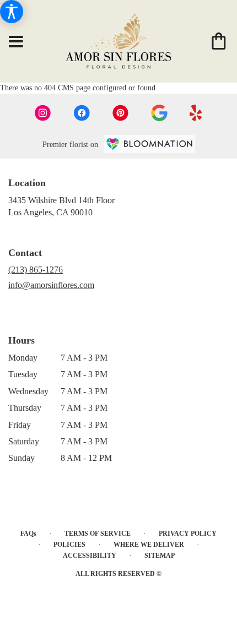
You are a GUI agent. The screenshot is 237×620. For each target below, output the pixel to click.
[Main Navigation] (16, 42)
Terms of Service (97, 533)
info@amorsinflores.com (51, 285)
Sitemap (159, 555)
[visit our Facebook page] (81, 113)
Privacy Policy (188, 533)
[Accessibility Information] (11, 11)
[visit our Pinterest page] (121, 113)
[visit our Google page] (159, 113)
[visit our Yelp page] (196, 113)
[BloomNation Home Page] (149, 144)
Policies (69, 544)
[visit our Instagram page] (43, 113)
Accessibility (89, 555)
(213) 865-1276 (35, 269)
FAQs (28, 533)
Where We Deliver (149, 544)
